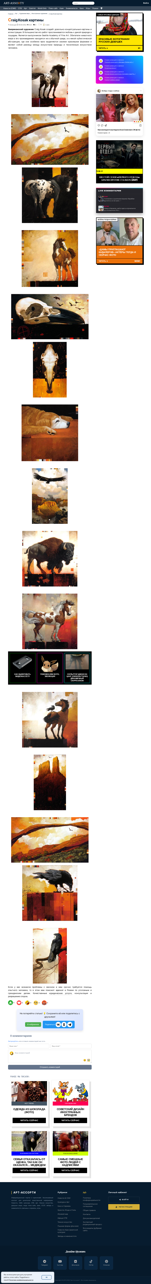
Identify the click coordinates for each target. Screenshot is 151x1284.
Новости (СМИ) (9, 8)
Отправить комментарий (50, 1067)
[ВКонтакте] (58, 1024)
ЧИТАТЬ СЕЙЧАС (29, 1120)
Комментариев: (104, 133)
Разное (95, 8)
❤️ (134, 122)
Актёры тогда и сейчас (110, 91)
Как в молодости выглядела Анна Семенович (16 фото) (119, 130)
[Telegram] (69, 1024)
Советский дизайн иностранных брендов (70, 1112)
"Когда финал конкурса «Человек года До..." (120, 74)
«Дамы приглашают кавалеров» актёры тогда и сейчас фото (117, 252)
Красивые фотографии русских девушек (114, 40)
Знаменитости (71, 8)
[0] (10, 1002)
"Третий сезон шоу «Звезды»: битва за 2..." (119, 62)
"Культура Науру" (110, 68)
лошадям (12, 35)
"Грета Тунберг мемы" (112, 80)
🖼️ (88, 1060)
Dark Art (32, 8)
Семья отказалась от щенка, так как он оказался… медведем (29, 1162)
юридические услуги (60, 993)
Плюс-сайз (53, 8)
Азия (62, 8)
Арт (25, 8)
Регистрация (125, 1207)
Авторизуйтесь (13, 1041)
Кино (82, 8)
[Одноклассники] (64, 1024)
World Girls (42, 8)
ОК (46, 1277)
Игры (88, 8)
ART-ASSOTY (14, 3)
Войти (146, 3)
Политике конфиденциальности (21, 1280)
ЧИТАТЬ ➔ (103, 48)
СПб (20, 8)
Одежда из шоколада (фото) (29, 1111)
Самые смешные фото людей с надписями (70, 1162)
